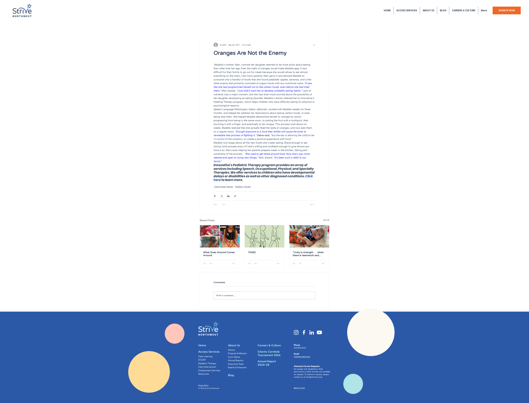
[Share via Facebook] (215, 196)
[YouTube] (319, 334)
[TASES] (264, 236)
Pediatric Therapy (243, 187)
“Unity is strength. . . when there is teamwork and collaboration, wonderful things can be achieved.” (308, 254)
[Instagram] (296, 334)
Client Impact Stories (223, 187)
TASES (252, 252)
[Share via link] (235, 196)
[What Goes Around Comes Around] (220, 236)
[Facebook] (304, 334)
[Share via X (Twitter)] (221, 196)
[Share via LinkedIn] (228, 196)
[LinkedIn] (311, 334)
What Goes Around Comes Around (219, 254)
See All (326, 220)
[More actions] (313, 45)
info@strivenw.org (314, 379)
